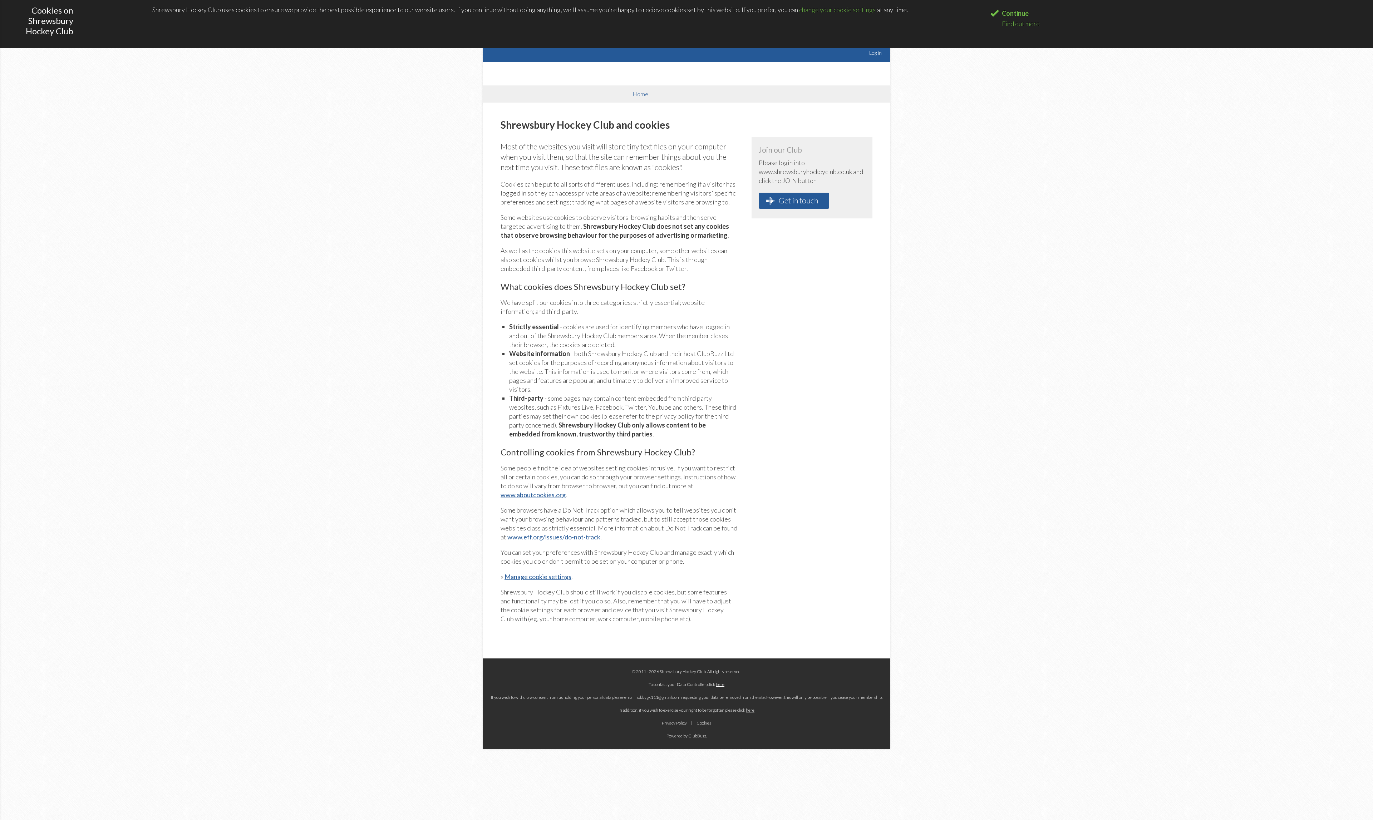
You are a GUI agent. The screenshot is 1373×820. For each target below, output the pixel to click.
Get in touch (797, 200)
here (720, 684)
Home (640, 93)
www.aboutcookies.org (533, 495)
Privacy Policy (674, 723)
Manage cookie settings (538, 577)
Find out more (1021, 24)
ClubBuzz (697, 736)
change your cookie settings (837, 10)
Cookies (704, 723)
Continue (1015, 13)
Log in (875, 53)
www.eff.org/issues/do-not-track (553, 537)
